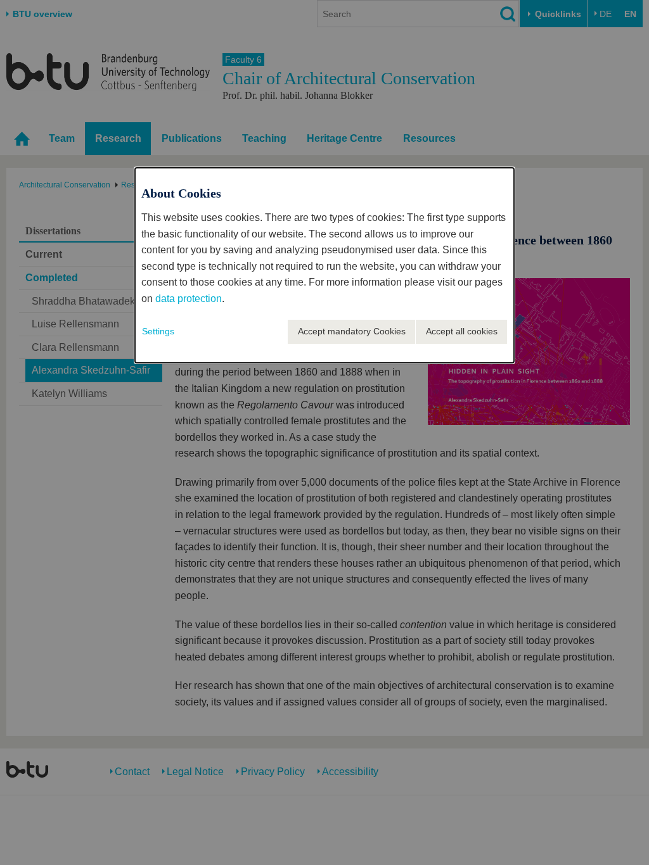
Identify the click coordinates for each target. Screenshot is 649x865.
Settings (158, 331)
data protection (188, 298)
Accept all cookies (462, 331)
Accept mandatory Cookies (352, 331)
